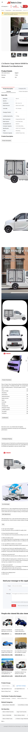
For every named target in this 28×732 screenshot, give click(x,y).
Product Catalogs (22, 685)
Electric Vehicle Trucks (7, 718)
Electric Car (25, 10)
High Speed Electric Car (6, 688)
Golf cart (16, 691)
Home (2, 10)
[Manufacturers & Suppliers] (14, 2)
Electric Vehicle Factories (8, 711)
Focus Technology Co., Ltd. (18, 726)
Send (14, 605)
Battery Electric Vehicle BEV (9, 705)
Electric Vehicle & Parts (17, 10)
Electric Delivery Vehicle (19, 715)
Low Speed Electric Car (20, 688)
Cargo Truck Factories (21, 711)
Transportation (8, 10)
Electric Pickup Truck (6, 691)
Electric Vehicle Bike (7, 715)
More (2, 721)
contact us (6, 14)
